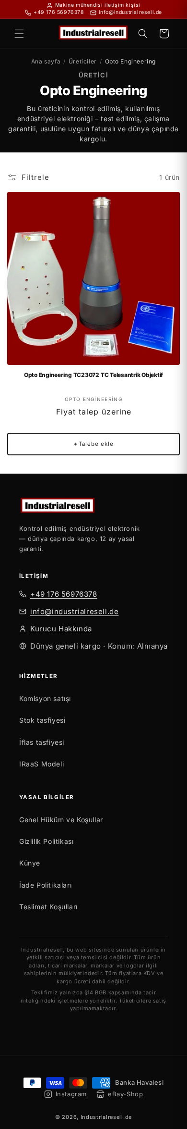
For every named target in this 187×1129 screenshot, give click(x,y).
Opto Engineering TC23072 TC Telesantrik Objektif (93, 374)
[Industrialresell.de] (93, 507)
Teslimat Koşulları (48, 907)
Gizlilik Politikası (46, 841)
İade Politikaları (45, 885)
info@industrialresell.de (74, 611)
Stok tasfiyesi (42, 720)
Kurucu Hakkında (61, 628)
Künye (29, 863)
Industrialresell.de (106, 1117)
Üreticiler (83, 61)
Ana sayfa (45, 61)
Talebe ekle (93, 443)
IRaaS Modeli (41, 764)
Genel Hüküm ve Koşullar (61, 819)
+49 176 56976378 (63, 594)
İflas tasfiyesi (41, 742)
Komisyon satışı (45, 698)
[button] (19, 33)
